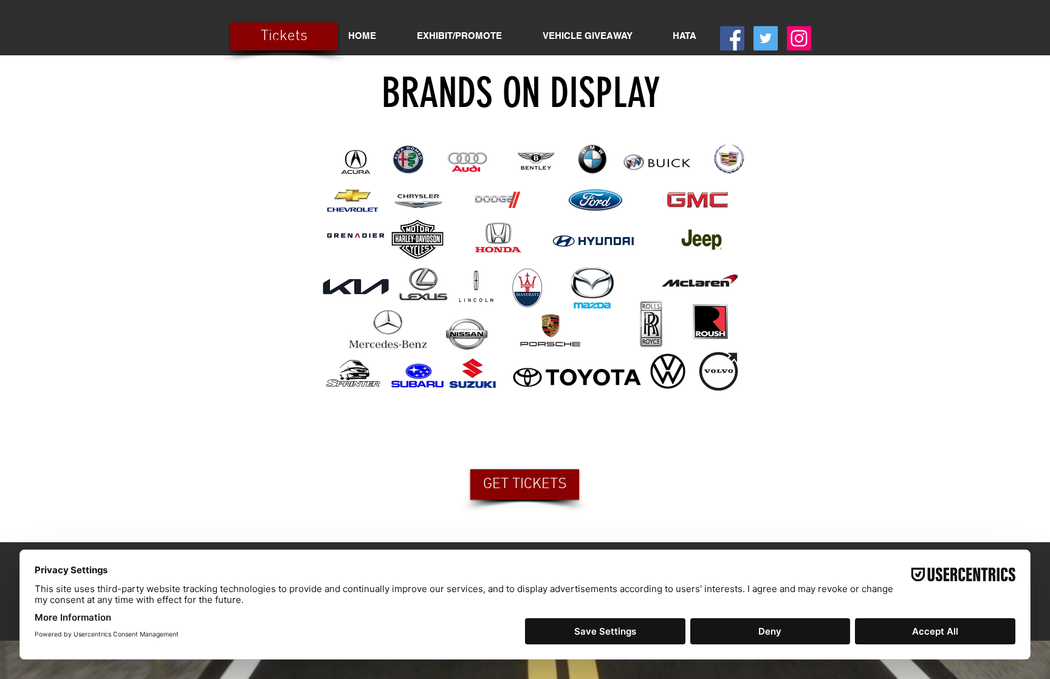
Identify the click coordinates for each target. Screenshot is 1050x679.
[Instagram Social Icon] (799, 38)
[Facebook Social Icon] (732, 38)
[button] (459, 35)
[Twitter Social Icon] (765, 38)
